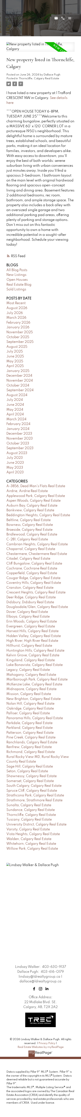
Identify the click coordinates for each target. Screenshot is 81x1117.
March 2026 (16, 317)
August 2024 (16, 395)
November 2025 (19, 332)
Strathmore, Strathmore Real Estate (34, 800)
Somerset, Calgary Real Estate (30, 781)
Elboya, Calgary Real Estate (28, 616)
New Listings (16, 275)
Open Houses (17, 280)
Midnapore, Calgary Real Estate (31, 689)
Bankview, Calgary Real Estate (30, 510)
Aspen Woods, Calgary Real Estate (33, 500)
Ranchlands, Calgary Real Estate (31, 742)
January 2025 (17, 371)
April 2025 (15, 366)
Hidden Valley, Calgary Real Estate (33, 636)
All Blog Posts (16, 270)
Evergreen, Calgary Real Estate (30, 626)
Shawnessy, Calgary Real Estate (31, 776)
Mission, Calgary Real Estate (28, 694)
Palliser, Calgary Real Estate (28, 713)
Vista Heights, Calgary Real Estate (33, 834)
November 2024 (19, 380)
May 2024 (14, 409)
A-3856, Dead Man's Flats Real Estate (35, 486)
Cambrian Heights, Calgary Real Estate (37, 544)
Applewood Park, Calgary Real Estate (35, 496)
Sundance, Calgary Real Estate (30, 810)
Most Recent (16, 303)
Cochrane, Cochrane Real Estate (31, 568)
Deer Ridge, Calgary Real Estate (31, 597)
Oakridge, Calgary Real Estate (30, 708)
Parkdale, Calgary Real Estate (29, 723)
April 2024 (15, 414)
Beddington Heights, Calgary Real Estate (38, 515)
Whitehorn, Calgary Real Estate (31, 843)
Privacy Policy (46, 1043)
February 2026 (18, 322)
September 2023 (20, 448)
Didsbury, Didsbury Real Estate (30, 602)
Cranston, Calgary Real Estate (29, 587)
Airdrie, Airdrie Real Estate (27, 491)
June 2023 (15, 462)
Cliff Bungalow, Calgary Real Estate (34, 563)
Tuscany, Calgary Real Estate (29, 819)
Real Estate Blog (18, 284)
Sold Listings (16, 289)
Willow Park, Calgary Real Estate (32, 848)
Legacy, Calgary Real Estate (28, 670)
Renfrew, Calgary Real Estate (29, 747)
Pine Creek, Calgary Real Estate (31, 737)
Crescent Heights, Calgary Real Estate (36, 592)
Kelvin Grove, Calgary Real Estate (32, 655)
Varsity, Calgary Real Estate (28, 829)
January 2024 (17, 429)
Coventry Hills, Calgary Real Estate (33, 583)
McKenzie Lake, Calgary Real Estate (34, 684)
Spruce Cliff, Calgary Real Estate (31, 790)
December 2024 (19, 375)
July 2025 (14, 351)
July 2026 (14, 313)
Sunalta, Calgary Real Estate (28, 805)
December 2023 (19, 433)
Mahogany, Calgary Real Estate (31, 675)
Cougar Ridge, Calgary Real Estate (33, 578)
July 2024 (14, 400)
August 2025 (16, 347)
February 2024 (18, 424)
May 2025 (14, 361)
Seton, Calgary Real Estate (27, 771)
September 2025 (20, 342)
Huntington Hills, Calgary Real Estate (35, 650)
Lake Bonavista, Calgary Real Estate (34, 665)
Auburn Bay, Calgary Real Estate (31, 505)
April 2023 (15, 472)
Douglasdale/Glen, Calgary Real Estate (37, 607)
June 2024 (15, 405)
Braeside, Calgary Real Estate (29, 530)
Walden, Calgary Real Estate (28, 839)
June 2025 (15, 356)
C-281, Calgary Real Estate (27, 539)
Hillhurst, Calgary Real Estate (29, 645)
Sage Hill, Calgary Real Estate (29, 766)
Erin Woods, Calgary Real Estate (31, 621)
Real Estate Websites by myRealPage (41, 1047)
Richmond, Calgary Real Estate (30, 752)
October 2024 (17, 385)
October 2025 (17, 337)
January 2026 (17, 327)
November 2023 (19, 438)
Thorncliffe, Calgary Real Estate (39, 78)
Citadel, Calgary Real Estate (28, 558)
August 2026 (16, 308)
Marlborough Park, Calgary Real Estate (37, 679)
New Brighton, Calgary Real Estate (33, 699)
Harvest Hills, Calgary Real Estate (32, 631)
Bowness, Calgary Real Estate (29, 525)
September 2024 (20, 390)
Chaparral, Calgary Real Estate (30, 549)
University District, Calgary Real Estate (36, 824)
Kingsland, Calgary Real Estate (30, 660)
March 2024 (16, 419)
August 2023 (16, 453)
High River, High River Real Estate (32, 641)
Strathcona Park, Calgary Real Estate (35, 795)
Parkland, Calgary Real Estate (29, 728)
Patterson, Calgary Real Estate (30, 732)
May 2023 (14, 467)
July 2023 (14, 458)
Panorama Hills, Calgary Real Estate (34, 718)
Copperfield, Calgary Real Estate (31, 573)
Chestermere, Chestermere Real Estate (36, 554)
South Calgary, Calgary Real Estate (34, 786)
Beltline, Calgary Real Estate (28, 520)
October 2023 (17, 443)
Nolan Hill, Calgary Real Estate (30, 703)
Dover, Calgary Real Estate (27, 612)
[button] (34, 988)
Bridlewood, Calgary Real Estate (31, 534)
